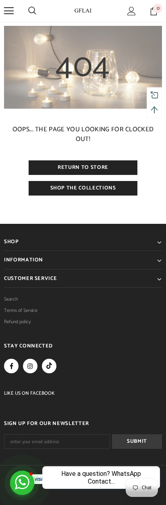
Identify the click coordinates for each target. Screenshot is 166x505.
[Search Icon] (32, 11)
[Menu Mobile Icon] (9, 11)
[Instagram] (30, 366)
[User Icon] (131, 11)
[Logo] (83, 10)
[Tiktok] (49, 366)
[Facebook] (11, 366)
